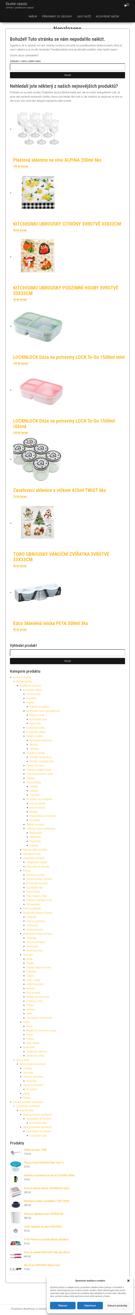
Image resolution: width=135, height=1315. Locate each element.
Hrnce (29, 1026)
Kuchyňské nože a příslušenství (43, 711)
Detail (24, 166)
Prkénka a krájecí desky (38, 769)
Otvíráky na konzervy (40, 757)
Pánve (29, 1034)
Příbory (30, 1005)
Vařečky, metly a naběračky (40, 828)
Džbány (30, 975)
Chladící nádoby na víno (38, 967)
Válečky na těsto (35, 824)
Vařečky (34, 845)
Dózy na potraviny (35, 921)
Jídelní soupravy (34, 984)
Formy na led (33, 694)
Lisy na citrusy (37, 807)
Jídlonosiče (32, 925)
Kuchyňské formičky (37, 883)
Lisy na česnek (37, 803)
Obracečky (35, 841)
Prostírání (31, 1081)
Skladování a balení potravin (38, 912)
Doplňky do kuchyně (30, 685)
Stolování (28, 954)
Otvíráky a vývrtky (35, 753)
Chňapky (27, 1068)
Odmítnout (90, 1305)
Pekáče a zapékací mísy (39, 900)
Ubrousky (28, 1072)
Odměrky (34, 748)
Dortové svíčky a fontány (39, 879)
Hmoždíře (31, 698)
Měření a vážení (34, 736)
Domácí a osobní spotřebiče (28, 1102)
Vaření (32, 16)
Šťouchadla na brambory (43, 816)
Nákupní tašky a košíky (35, 849)
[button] (128, 1280)
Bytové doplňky (24, 681)
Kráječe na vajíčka (39, 706)
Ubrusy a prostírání (33, 1076)
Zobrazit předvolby (117, 1305)
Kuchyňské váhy (38, 1123)
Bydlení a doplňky (22, 677)
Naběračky (35, 837)
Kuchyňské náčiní (107, 16)
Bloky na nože (37, 715)
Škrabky (34, 811)
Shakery (30, 778)
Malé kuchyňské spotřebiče (37, 1114)
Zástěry (27, 1097)
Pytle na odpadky (32, 908)
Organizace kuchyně (33, 858)
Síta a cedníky (33, 782)
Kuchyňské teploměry (41, 740)
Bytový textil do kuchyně (32, 1064)
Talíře (29, 1013)
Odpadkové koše (31, 853)
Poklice (30, 1038)
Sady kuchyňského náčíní (39, 773)
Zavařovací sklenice (36, 1051)
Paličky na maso (35, 765)
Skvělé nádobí (16, 4)
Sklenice (30, 1009)
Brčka (29, 959)
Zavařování (29, 1047)
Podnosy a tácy (34, 1001)
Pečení (26, 870)
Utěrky (26, 1093)
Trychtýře (35, 794)
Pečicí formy (33, 891)
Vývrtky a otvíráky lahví (42, 761)
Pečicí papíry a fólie (36, 896)
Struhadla (35, 820)
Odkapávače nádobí (36, 862)
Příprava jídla (26, 1110)
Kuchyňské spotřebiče (28, 1106)
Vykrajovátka (33, 904)
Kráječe (30, 702)
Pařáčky (34, 790)
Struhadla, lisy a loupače (39, 799)
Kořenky (30, 988)
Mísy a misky (33, 992)
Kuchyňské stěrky (35, 732)
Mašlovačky (36, 832)
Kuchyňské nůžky (35, 727)
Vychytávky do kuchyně (38, 1118)
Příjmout (62, 1305)
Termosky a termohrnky (39, 1017)
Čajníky (30, 963)
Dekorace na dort (35, 875)
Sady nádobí (32, 1043)
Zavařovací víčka (35, 1055)
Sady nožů (84, 16)
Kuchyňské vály (34, 887)
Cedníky (34, 786)
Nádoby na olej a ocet (37, 996)
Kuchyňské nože (38, 719)
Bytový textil (22, 1059)
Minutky (34, 744)
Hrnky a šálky (33, 980)
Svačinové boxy (34, 929)
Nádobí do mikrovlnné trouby (41, 1030)
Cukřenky (31, 971)
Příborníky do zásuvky (57, 16)
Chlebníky (31, 917)
